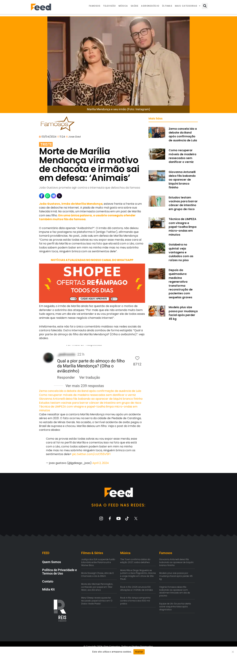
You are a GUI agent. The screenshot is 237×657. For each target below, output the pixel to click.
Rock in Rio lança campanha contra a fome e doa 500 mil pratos (135, 600)
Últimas (167, 5)
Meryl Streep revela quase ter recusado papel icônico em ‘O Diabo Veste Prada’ (96, 600)
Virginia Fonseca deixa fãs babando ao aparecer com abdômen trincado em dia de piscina (174, 591)
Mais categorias (186, 5)
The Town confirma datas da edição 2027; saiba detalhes (135, 561)
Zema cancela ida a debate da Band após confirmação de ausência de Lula (90, 391)
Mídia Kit (48, 589)
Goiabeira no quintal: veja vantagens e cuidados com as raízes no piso (181, 252)
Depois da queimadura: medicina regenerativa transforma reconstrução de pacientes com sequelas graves (181, 283)
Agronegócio (150, 5)
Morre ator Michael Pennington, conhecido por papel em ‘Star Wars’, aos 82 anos (97, 587)
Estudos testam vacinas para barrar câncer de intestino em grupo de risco (90, 403)
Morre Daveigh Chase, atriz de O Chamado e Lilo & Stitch (97, 574)
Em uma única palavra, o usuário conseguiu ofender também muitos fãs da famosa (87, 217)
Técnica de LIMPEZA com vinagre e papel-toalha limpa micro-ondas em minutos (88, 408)
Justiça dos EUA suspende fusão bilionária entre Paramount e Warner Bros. (98, 562)
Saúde (134, 5)
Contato (47, 581)
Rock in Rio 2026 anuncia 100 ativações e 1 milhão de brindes (136, 588)
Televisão (109, 5)
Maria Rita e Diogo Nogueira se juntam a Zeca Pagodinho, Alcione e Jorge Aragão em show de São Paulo (138, 574)
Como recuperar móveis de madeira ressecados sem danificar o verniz (87, 395)
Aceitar (139, 651)
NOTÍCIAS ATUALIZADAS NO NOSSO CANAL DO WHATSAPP (92, 260)
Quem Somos (51, 562)
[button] (205, 6)
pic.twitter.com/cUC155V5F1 (91, 454)
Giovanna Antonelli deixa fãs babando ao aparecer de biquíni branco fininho (91, 399)
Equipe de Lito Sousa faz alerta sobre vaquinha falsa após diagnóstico (175, 606)
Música (123, 5)
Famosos (94, 5)
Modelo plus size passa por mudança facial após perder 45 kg (183, 313)
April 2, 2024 (100, 463)
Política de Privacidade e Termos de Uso (59, 571)
